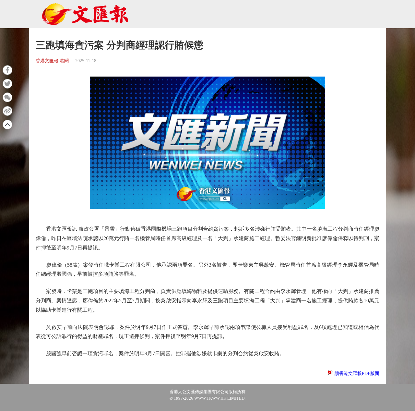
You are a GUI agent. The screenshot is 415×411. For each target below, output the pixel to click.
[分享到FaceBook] (7, 70)
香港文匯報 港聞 (52, 60)
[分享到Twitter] (7, 84)
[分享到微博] (7, 111)
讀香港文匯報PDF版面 (357, 373)
